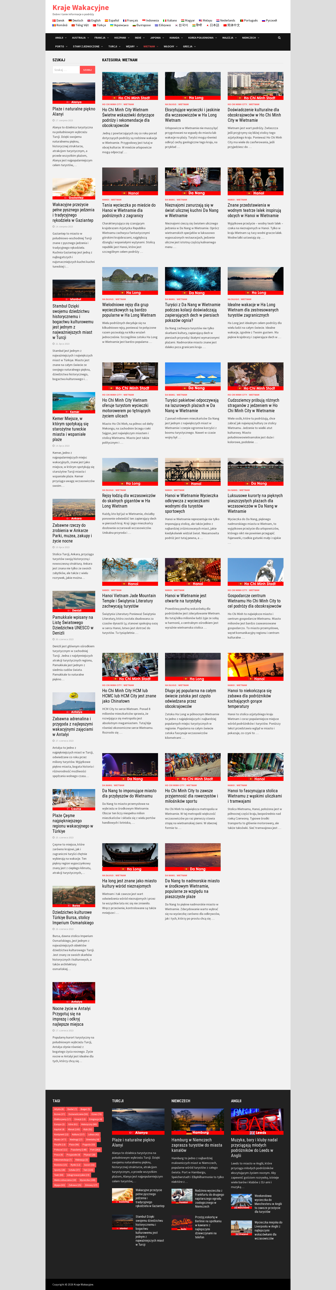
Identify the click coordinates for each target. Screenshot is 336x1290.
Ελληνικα (164, 25)
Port (95, 1149)
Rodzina (60, 1164)
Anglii (59, 37)
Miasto (60, 1139)
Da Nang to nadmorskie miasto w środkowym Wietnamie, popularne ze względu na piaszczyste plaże (192, 888)
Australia (79, 37)
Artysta (59, 1109)
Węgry (130, 46)
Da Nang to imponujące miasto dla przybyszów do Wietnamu (129, 793)
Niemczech (249, 37)
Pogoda (89, 1144)
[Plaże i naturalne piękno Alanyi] (138, 1122)
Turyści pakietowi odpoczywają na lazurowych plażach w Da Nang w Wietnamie (192, 405)
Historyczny (89, 1124)
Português (250, 20)
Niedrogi (76, 1139)
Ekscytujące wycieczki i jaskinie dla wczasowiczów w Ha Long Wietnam (192, 115)
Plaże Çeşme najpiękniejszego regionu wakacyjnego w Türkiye (72, 823)
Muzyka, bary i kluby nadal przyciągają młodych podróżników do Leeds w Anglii (254, 1147)
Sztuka (74, 1169)
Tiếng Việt (82, 25)
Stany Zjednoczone (86, 46)
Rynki (75, 1164)
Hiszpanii (120, 37)
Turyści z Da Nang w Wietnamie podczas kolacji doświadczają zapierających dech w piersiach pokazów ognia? (192, 312)
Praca (58, 1154)
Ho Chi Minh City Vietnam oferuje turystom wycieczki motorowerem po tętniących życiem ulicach (126, 408)
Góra (73, 1124)
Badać (72, 1109)
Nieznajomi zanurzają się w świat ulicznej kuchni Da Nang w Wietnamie (191, 210)
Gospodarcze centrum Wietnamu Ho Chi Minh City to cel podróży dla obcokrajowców (254, 601)
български (143, 25)
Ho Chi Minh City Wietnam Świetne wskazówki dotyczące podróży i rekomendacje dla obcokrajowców (128, 117)
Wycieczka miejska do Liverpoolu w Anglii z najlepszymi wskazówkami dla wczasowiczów (268, 1230)
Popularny (79, 1149)
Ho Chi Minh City (112, 104)
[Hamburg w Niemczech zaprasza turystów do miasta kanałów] (198, 1122)
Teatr (58, 1175)
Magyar (189, 20)
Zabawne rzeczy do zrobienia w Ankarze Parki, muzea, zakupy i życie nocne (72, 533)
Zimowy (91, 1185)
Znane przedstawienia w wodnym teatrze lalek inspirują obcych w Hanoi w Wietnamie (254, 210)
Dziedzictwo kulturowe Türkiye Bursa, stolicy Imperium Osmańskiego (73, 917)
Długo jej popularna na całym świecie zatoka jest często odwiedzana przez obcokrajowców (190, 698)
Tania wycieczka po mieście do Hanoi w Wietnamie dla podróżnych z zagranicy (129, 210)
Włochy (169, 46)
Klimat (74, 1129)
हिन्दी (198, 25)
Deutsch (77, 20)
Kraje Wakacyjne (80, 7)
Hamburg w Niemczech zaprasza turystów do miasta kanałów (197, 1145)
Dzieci (97, 1114)
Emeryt (80, 1119)
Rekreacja (81, 1159)
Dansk (60, 20)
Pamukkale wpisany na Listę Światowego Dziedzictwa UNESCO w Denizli (72, 625)
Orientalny (92, 1139)
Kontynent (61, 1134)
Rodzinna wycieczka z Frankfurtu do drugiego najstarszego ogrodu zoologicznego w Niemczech (209, 1198)
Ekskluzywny (62, 1119)
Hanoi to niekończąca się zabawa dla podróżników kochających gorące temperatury (250, 698)
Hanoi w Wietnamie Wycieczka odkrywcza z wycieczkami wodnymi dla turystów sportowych (191, 503)
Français (132, 20)
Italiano (171, 20)
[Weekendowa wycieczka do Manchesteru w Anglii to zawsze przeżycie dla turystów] (241, 1196)
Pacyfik (59, 1144)
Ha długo (170, 104)
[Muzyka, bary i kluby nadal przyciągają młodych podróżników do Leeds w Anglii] (257, 1122)
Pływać (89, 1154)
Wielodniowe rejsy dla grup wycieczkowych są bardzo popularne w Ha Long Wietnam (129, 310)
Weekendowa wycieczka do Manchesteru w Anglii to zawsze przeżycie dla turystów (268, 1204)
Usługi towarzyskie (78, 1175)
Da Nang (170, 199)
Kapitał (59, 1129)
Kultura (78, 1134)
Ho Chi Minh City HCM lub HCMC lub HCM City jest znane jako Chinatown (129, 696)
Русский (271, 20)
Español (113, 20)
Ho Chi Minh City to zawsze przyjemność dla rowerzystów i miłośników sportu (191, 796)
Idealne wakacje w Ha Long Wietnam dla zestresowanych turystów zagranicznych (253, 310)
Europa (59, 1124)
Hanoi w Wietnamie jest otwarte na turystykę (185, 598)
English (95, 20)
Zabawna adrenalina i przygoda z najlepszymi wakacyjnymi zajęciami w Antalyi (72, 726)
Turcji (112, 46)
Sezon (89, 1164)
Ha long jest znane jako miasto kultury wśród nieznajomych (129, 883)
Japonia (155, 37)
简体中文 (233, 25)
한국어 (183, 25)
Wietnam (149, 46)
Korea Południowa (201, 37)
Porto (59, 46)
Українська (120, 25)
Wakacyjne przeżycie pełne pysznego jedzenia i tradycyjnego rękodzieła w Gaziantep (73, 212)
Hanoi (105, 199)
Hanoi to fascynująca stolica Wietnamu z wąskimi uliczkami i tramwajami (255, 796)
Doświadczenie (78, 1114)
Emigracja (95, 1119)
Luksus (93, 1134)
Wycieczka (87, 1180)
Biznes (59, 1114)
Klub (87, 1129)
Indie (138, 37)
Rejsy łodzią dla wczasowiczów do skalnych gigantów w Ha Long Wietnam (129, 501)
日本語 (214, 25)
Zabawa (75, 1185)
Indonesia (152, 20)
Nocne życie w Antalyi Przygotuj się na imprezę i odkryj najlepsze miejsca (71, 1016)
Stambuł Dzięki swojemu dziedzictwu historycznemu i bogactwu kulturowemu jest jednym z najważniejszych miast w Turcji (72, 322)
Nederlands (227, 20)
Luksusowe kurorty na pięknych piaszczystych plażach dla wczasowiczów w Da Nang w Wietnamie (255, 503)
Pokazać (60, 1149)
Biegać (85, 1109)
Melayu (207, 20)
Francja (99, 37)
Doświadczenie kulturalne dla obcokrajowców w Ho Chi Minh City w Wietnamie (254, 115)
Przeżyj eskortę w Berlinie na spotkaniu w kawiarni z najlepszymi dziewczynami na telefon (208, 1227)
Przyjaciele (73, 1154)
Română (61, 25)
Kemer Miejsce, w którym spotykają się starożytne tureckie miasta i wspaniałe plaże (70, 429)
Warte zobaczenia (65, 1180)
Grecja (187, 46)
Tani (88, 1169)
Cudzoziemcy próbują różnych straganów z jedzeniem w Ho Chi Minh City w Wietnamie (253, 405)
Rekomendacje (63, 1159)
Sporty (59, 1169)
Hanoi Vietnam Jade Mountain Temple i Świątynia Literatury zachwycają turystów (129, 601)
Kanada (174, 37)
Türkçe (101, 25)
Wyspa (59, 1185)
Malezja (227, 37)
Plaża (74, 1144)
